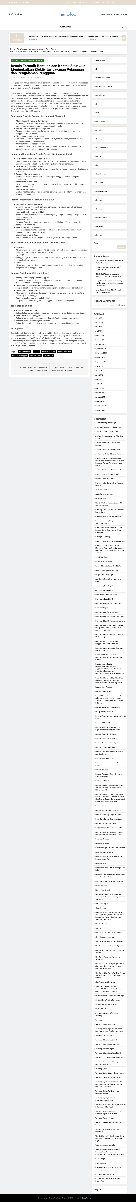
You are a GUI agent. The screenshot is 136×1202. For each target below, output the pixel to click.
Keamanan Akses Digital (104, 599)
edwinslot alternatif (102, 490)
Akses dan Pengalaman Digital (106, 423)
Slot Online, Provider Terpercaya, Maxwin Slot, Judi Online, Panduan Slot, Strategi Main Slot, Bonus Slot (109, 966)
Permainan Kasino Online (104, 852)
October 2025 (100, 357)
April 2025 (99, 384)
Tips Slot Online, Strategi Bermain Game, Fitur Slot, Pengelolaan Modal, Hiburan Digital (109, 1138)
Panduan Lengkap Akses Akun (106, 747)
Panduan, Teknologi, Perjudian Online (108, 815)
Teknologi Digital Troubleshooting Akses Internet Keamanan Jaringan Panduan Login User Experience (109, 1084)
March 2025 (99, 388)
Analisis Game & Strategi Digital (106, 432)
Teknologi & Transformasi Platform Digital (110, 1057)
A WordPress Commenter (104, 305)
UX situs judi (48, 356)
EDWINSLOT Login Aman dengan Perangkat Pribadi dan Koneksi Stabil (33, 37)
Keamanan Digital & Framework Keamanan (110, 621)
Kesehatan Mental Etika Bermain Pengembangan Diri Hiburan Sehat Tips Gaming (109, 657)
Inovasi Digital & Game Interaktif (106, 570)
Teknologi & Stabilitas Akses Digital (108, 1053)
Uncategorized (100, 1163)
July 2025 (98, 371)
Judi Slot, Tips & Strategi (104, 590)
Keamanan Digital (101, 608)
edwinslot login (100, 499)
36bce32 (16, 78)
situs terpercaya (101, 191)
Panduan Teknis (101, 806)
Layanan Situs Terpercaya (104, 687)
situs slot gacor (101, 95)
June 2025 (99, 375)
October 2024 (100, 410)
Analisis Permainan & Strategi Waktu (108, 449)
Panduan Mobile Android (104, 758)
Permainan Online (101, 863)
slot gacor (99, 139)
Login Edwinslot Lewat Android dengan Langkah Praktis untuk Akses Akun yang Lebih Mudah (82, 2)
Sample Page (65, 27)
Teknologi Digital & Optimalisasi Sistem (109, 1073)
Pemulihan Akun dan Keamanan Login (108, 819)
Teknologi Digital (101, 1069)
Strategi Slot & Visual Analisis (106, 1004)
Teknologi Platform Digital (104, 1118)
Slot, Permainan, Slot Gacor (105, 982)
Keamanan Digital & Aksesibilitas (107, 612)
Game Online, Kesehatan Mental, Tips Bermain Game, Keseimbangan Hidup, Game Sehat (108, 530)
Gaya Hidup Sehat (101, 557)
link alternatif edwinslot (103, 691)
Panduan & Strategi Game (104, 723)
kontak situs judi (64, 352)
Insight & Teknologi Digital (104, 575)
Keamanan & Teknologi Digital (106, 595)
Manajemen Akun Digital (104, 712)
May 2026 (98, 327)
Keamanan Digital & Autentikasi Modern (109, 617)
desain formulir (24, 352)
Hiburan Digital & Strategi (104, 561)
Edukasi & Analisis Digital (104, 479)
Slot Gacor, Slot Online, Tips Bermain (108, 933)
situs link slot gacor (102, 78)
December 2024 (100, 401)
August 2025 (99, 366)
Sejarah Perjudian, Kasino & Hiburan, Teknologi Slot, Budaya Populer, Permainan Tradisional (110, 896)
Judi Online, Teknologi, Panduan (106, 586)
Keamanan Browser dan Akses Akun (108, 603)
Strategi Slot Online (102, 1009)
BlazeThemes (87, 1198)
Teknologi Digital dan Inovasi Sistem (108, 1077)
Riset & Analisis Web (102, 890)
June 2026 (99, 322)
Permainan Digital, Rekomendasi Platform (110, 848)
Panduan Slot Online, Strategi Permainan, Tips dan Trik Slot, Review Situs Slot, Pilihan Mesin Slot (109, 787)
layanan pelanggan (19, 356)
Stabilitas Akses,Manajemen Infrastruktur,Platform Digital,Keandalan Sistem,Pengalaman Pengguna (109, 989)
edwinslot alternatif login (104, 494)
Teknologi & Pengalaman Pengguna (107, 1044)
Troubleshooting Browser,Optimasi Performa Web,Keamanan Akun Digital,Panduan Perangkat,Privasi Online (109, 1152)
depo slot (98, 130)
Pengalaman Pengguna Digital (105, 823)
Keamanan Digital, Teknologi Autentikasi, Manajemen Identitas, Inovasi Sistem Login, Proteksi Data (109, 627)
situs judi (30, 209)
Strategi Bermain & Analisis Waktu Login (109, 996)
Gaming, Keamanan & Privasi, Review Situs (110, 541)
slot (96, 104)
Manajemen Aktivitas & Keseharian (107, 707)
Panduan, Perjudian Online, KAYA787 (108, 810)
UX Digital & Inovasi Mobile (105, 1174)
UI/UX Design (100, 1159)
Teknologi (98, 1020)
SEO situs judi (35, 356)
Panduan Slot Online (102, 781)
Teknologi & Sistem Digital (104, 1049)
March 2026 (99, 336)
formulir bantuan (48, 352)
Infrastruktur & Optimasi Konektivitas (108, 566)
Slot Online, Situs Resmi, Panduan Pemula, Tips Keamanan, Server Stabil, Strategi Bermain (110, 975)
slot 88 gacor (100, 122)
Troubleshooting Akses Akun (105, 1145)
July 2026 (98, 318)
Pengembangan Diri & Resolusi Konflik (109, 828)
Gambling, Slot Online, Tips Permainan (108, 516)
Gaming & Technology (103, 537)
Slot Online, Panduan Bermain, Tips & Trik (110, 946)
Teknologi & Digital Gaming (105, 1024)
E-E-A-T (36, 352)
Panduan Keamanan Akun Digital (106, 743)
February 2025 (100, 393)
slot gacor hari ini (101, 148)
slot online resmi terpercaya (105, 937)
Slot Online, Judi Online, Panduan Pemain (109, 941)
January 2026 (100, 344)
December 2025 (100, 349)
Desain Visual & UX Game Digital (107, 474)
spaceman (99, 226)
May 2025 (98, 379)
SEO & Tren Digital (101, 904)
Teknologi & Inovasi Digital (104, 1036)
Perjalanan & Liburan (102, 839)
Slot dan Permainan (102, 924)
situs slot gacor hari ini (103, 87)
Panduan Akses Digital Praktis (106, 738)
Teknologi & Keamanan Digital (106, 1040)
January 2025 (100, 397)
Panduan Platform (101, 770)
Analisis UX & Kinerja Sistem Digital (108, 470)
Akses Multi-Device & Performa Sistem (109, 427)
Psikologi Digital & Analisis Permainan (109, 881)
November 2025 (101, 353)
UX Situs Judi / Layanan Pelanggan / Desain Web (27, 60)
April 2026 (99, 331)
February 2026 (100, 340)
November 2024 (101, 406)
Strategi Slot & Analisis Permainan (107, 1000)
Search (97, 243)
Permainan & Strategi (102, 843)
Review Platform (101, 886)
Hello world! (121, 305)
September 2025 (101, 362)
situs (97, 113)
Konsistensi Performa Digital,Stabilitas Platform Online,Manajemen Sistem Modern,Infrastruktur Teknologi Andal (109, 680)
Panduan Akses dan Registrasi (106, 734)
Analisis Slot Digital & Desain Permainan (109, 454)
